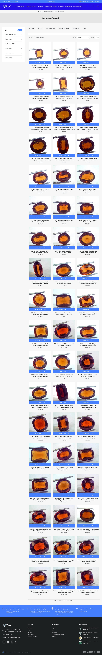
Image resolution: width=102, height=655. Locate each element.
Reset (20, 30)
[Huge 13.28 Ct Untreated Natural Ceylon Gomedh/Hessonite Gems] (64, 547)
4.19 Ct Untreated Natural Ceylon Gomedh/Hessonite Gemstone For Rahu (40, 128)
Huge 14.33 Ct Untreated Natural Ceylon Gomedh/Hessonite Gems (87, 591)
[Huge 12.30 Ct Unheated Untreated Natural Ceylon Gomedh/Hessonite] (40, 547)
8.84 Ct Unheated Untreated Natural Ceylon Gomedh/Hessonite (87, 375)
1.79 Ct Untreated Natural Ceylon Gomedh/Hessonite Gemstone (40, 66)
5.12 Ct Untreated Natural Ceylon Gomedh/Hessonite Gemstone (64, 190)
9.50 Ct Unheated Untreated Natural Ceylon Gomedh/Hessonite (88, 437)
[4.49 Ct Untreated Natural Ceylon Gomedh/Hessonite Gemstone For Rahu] (88, 115)
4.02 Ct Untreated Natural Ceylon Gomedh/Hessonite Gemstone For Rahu (87, 97)
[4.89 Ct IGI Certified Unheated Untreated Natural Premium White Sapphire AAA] (80, 629)
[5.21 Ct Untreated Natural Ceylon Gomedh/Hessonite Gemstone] (88, 207)
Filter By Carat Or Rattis (10, 34)
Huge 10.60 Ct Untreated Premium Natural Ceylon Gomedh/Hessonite (64, 499)
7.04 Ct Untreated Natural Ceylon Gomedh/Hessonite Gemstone (64, 282)
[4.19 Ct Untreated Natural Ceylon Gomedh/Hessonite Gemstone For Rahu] (40, 115)
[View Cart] (98, 6)
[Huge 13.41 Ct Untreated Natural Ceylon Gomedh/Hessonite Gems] (88, 547)
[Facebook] (4, 642)
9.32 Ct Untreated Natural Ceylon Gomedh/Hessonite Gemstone (64, 437)
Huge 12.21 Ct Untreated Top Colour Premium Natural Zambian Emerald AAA (91, 642)
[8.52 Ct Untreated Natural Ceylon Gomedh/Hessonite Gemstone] (88, 331)
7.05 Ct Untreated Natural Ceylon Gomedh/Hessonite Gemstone (88, 282)
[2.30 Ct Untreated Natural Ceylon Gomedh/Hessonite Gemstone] (64, 84)
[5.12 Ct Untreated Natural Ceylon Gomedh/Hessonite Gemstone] (64, 176)
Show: (92, 37)
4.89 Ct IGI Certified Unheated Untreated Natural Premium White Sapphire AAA (91, 628)
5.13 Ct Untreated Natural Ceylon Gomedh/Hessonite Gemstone (87, 190)
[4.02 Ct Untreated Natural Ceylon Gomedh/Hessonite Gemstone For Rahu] (88, 84)
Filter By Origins (8, 39)
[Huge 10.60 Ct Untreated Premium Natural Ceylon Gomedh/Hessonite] (64, 485)
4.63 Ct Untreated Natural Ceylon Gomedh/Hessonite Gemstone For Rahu (64, 159)
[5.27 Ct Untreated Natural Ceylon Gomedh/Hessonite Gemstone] (40, 238)
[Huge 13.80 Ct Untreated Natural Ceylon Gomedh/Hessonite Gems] (40, 578)
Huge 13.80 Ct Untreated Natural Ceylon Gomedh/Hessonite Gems (40, 591)
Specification (76, 28)
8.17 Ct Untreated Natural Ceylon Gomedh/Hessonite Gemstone (40, 344)
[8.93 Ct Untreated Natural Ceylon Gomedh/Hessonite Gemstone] (88, 393)
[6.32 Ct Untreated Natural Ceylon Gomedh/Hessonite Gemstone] (40, 269)
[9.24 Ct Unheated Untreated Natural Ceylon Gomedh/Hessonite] (40, 423)
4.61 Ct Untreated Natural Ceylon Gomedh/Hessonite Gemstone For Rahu (40, 159)
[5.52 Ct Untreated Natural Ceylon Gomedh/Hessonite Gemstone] (88, 238)
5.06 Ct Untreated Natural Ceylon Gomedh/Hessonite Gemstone (40, 190)
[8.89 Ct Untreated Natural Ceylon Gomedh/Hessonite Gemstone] (40, 393)
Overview (31, 28)
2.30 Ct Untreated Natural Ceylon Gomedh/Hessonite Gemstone (64, 97)
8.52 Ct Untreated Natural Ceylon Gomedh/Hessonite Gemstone (88, 344)
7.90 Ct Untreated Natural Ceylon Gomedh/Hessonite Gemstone (40, 313)
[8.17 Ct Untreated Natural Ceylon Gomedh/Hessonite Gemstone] (40, 331)
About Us (30, 624)
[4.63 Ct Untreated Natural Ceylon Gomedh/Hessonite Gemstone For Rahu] (64, 145)
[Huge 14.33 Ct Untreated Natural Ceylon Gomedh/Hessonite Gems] (88, 578)
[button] (38, 62)
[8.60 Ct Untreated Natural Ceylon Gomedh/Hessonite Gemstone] (40, 362)
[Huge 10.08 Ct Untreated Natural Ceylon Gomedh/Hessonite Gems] (88, 454)
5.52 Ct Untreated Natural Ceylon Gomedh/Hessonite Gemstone (88, 251)
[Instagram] (8, 642)
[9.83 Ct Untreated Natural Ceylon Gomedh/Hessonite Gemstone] (40, 454)
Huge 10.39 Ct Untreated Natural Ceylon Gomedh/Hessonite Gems (40, 499)
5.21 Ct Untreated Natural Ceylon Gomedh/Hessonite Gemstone (87, 221)
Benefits (40, 28)
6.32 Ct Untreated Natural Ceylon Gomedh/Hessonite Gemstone (40, 282)
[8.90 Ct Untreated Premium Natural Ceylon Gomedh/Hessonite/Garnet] (64, 393)
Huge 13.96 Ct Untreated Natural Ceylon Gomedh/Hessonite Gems (64, 591)
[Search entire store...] (87, 6)
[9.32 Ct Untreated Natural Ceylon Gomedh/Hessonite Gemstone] (64, 423)
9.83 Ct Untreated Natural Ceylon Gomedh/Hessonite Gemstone (40, 468)
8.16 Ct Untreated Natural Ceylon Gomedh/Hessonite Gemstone (87, 313)
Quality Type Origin (64, 28)
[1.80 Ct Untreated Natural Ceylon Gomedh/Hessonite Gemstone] (64, 53)
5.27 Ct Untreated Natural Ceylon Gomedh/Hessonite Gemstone (40, 251)
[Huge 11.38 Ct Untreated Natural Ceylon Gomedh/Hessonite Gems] (64, 516)
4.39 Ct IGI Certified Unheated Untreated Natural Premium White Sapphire (91, 632)
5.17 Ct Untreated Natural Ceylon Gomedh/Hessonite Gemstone (40, 221)
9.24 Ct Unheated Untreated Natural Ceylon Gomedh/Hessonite (40, 437)
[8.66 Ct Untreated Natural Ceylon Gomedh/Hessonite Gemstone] (64, 362)
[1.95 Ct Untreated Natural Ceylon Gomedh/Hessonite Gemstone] (88, 53)
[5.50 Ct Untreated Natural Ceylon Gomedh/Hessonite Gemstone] (64, 238)
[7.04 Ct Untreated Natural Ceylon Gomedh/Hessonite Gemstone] (64, 269)
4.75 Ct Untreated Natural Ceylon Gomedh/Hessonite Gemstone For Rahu (87, 159)
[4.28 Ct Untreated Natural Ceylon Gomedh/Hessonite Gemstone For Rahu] (64, 115)
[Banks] (95, 652)
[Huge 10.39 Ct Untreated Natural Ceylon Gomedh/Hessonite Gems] (40, 485)
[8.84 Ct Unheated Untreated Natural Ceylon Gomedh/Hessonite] (88, 362)
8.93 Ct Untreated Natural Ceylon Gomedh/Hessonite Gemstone (88, 406)
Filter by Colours (8, 57)
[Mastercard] (88, 652)
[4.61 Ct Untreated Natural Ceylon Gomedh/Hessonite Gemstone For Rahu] (40, 145)
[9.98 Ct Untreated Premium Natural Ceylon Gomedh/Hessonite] (64, 454)
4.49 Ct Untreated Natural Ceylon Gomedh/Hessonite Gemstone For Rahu (87, 128)
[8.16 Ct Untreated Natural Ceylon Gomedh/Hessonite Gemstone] (88, 300)
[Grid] (29, 37)
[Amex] (91, 652)
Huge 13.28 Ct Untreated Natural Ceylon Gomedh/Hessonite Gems (64, 560)
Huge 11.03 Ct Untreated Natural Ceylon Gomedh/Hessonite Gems (40, 529)
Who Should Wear (50, 28)
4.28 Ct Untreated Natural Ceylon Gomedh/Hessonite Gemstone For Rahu (64, 128)
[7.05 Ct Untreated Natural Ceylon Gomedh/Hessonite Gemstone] (88, 269)
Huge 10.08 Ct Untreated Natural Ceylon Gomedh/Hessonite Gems (87, 468)
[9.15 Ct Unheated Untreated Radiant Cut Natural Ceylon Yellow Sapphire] (80, 638)
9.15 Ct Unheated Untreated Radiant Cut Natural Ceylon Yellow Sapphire (91, 637)
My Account (55, 624)
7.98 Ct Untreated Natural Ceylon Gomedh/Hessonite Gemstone (64, 313)
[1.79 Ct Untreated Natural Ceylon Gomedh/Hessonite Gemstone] (40, 53)
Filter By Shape (8, 48)
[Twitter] (11, 642)
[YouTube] (15, 642)
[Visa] (84, 652)
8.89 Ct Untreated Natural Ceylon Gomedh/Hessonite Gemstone (40, 406)
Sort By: (74, 37)
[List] (32, 37)
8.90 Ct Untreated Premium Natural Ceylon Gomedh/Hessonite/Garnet (64, 406)
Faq (85, 28)
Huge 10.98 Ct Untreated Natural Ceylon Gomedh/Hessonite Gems (87, 499)
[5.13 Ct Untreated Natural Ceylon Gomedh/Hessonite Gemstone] (88, 176)
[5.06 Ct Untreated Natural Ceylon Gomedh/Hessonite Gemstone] (40, 176)
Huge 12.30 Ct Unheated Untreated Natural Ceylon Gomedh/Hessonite (40, 560)
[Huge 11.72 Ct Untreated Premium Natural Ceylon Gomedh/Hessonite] (88, 516)
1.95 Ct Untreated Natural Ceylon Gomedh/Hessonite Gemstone (87, 66)
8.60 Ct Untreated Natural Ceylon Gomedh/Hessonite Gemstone (40, 375)
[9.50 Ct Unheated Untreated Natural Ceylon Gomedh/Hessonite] (88, 423)
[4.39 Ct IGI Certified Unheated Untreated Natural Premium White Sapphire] (80, 633)
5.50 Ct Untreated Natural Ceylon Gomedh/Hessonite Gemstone (64, 251)
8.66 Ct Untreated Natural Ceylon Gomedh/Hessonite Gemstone (64, 375)
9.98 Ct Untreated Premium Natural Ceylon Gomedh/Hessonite (64, 468)
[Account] (91, 6)
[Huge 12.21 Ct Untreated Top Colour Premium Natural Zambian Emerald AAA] (80, 642)
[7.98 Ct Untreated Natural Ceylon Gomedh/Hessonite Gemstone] (64, 300)
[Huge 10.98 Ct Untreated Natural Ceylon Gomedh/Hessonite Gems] (88, 485)
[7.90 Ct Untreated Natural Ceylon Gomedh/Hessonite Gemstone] (40, 300)
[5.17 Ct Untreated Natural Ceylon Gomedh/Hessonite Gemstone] (40, 207)
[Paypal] (98, 652)
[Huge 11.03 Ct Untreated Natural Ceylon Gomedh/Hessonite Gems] (40, 516)
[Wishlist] (94, 6)
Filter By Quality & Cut (10, 44)
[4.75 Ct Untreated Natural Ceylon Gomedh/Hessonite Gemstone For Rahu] (88, 145)
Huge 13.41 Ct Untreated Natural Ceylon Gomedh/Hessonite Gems (87, 560)
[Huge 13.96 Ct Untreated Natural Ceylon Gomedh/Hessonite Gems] (64, 578)
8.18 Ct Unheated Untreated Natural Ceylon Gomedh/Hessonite (64, 344)
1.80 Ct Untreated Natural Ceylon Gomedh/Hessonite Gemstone (64, 66)
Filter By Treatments (9, 53)
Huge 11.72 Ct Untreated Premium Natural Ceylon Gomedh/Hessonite (88, 529)
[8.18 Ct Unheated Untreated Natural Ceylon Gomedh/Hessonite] (64, 331)
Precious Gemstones (48, 11)
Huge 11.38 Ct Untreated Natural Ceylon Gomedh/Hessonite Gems (64, 529)
